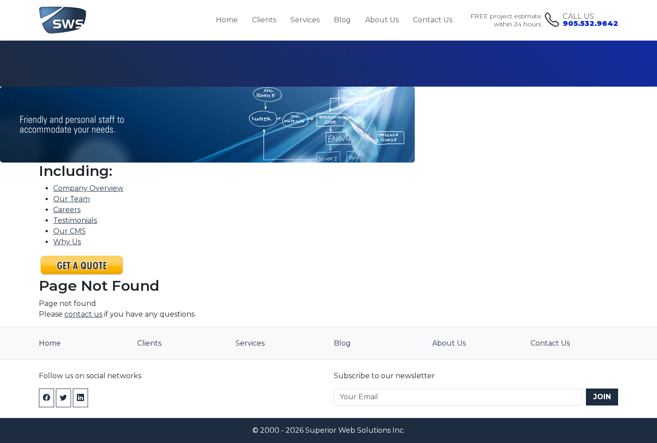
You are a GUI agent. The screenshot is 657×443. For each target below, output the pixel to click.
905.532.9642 (590, 20)
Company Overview (88, 188)
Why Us (67, 242)
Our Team (71, 199)
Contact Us (432, 20)
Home (227, 20)
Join (602, 397)
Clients (264, 20)
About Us (382, 20)
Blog (342, 20)
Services (305, 20)
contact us (83, 314)
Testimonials (75, 220)
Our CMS (69, 231)
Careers (66, 209)
